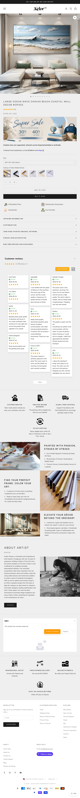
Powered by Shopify (47, 783)
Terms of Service (45, 723)
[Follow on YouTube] (21, 773)
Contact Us (7, 756)
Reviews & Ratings (9, 766)
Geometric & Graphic (70, 727)
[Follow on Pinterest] (15, 773)
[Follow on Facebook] (4, 773)
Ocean (65, 720)
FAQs (41, 710)
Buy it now (40, 196)
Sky (64, 723)
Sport (65, 737)
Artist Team (7, 749)
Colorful (66, 734)
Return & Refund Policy (47, 717)
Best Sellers (67, 710)
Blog (4, 763)
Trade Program (8, 759)
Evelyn (10, 605)
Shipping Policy (45, 713)
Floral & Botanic (68, 717)
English (52, 779)
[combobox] (68, 631)
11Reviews (20, 264)
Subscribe (11, 724)
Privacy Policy (44, 720)
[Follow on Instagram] (10, 773)
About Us (6, 752)
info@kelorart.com (47, 749)
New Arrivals (67, 713)
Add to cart (40, 190)
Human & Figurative (69, 730)
